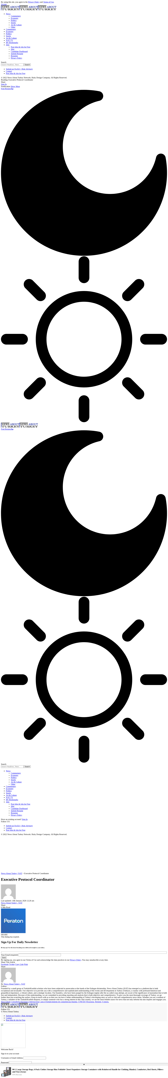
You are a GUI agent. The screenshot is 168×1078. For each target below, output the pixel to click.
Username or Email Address (12, 1058)
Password (4, 1062)
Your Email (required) (9, 955)
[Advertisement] (84, 854)
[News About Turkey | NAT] (28, 10)
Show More (15, 86)
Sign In (25, 819)
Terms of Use (48, 2)
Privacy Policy (33, 2)
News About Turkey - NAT (11, 903)
